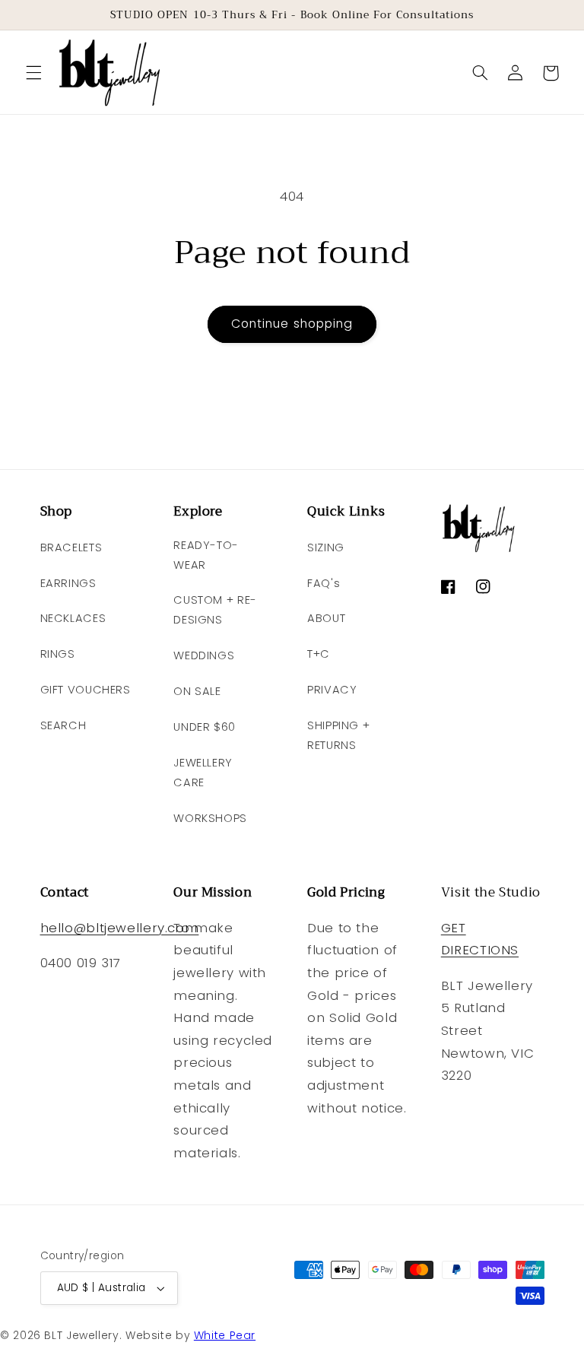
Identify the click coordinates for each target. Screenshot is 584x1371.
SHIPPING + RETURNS (338, 735)
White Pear (225, 1335)
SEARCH (63, 725)
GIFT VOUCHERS (85, 689)
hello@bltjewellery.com (119, 928)
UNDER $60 (204, 727)
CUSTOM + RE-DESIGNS (215, 609)
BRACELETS (71, 547)
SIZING (325, 547)
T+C (318, 654)
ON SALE (197, 691)
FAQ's (323, 583)
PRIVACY (332, 689)
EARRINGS (68, 583)
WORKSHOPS (210, 818)
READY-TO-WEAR (206, 555)
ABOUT (326, 618)
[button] (33, 73)
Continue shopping (292, 323)
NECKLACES (73, 618)
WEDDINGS (203, 655)
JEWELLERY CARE (203, 772)
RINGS (57, 654)
